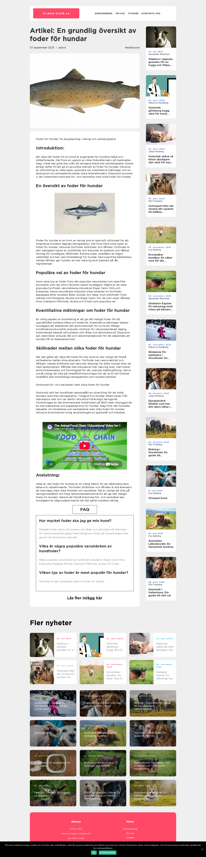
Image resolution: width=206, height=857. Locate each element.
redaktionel (132, 47)
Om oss (120, 13)
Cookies (133, 13)
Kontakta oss (151, 13)
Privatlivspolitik (107, 852)
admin (62, 47)
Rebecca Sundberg (158, 103)
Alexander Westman (159, 54)
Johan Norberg (156, 151)
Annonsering (104, 13)
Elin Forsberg (155, 201)
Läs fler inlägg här (84, 598)
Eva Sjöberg (154, 250)
